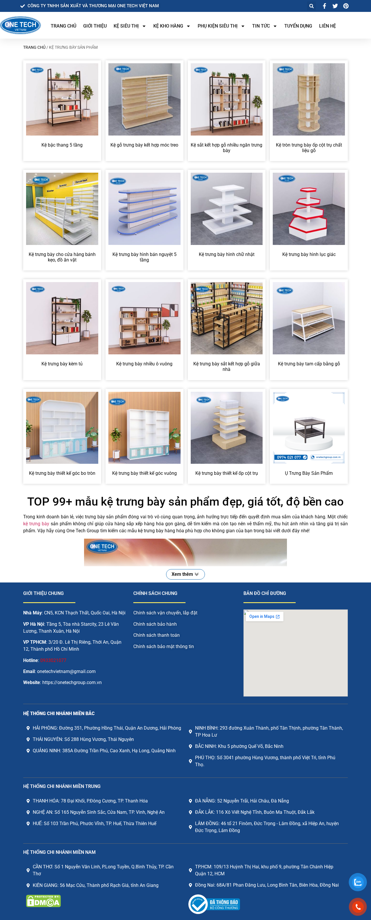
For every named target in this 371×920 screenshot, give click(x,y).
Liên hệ (327, 26)
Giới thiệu (95, 26)
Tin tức (261, 26)
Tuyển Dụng (298, 26)
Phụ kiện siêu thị (218, 26)
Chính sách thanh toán (156, 635)
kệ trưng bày (36, 523)
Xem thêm (182, 574)
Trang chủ (34, 47)
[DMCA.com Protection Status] (43, 905)
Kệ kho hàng (168, 26)
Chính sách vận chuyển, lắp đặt (165, 613)
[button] (311, 5)
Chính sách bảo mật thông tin (163, 646)
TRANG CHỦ (63, 26)
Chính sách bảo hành (155, 624)
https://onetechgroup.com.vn (72, 682)
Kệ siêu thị (126, 26)
